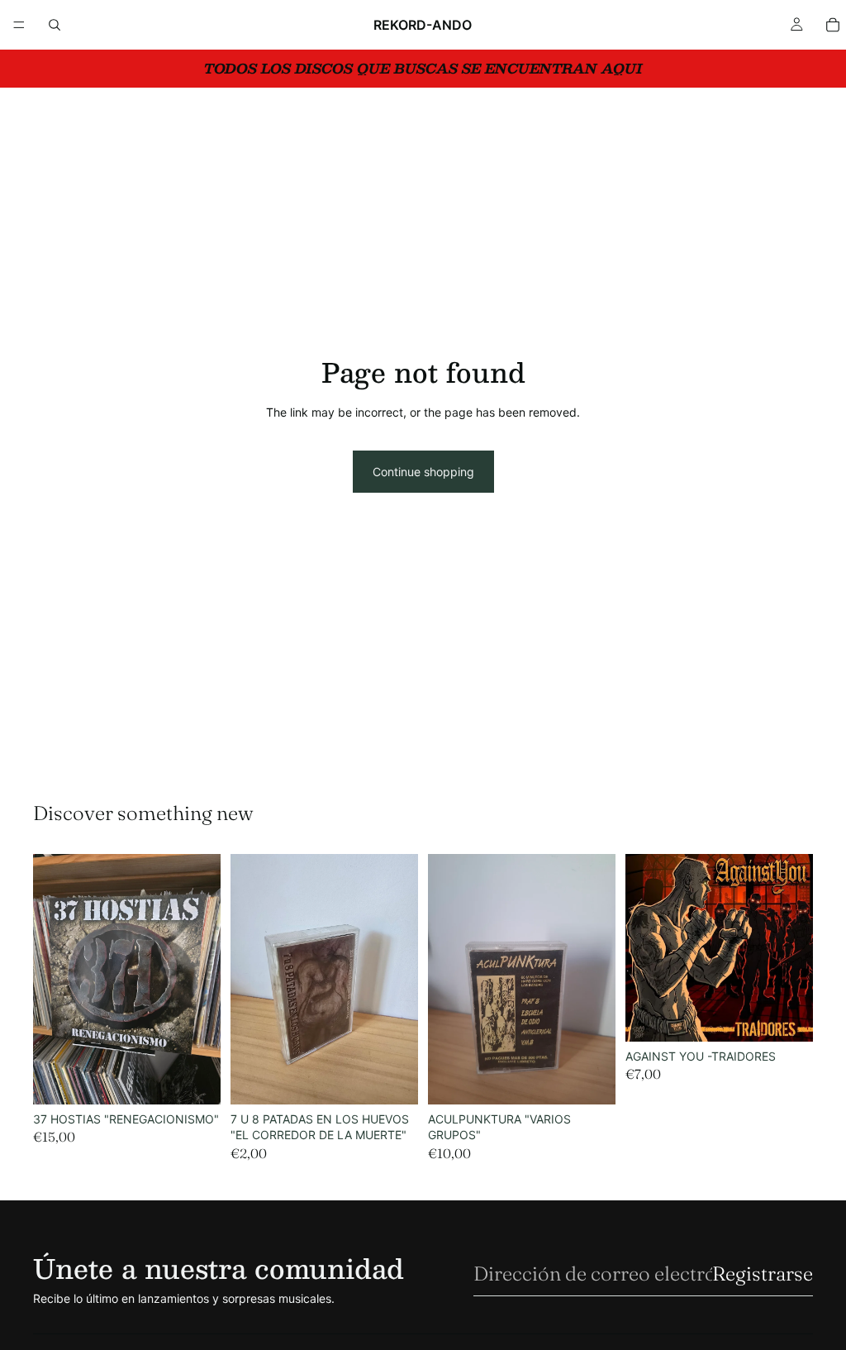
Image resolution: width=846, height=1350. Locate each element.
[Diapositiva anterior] (51, 979)
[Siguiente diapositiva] (202, 979)
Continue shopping (423, 472)
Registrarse (762, 1274)
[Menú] (19, 25)
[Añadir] (195, 1079)
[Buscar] (54, 25)
